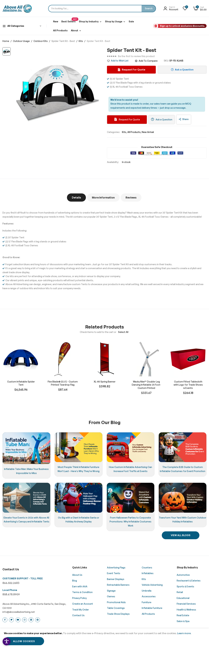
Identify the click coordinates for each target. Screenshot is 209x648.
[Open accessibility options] (6, 641)
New (55, 21)
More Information (103, 197)
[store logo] (17, 8)
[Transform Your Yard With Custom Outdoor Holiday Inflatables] (182, 497)
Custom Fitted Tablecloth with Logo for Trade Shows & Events (188, 384)
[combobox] (102, 8)
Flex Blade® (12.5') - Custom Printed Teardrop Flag (63, 383)
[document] (104, 638)
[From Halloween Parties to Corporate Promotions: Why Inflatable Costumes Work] (130, 497)
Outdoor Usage (21, 41)
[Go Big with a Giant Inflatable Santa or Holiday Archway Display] (78, 497)
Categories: (113, 132)
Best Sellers (69, 20)
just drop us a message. (173, 107)
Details (76, 197)
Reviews (131, 197)
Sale (131, 21)
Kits (81, 41)
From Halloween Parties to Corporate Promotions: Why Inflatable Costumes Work (130, 521)
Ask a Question (163, 119)
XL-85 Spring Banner (104, 381)
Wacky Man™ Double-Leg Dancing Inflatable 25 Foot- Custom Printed (146, 384)
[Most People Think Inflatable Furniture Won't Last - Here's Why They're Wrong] (78, 447)
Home (6, 41)
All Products (60, 30)
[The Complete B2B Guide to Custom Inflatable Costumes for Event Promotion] (182, 447)
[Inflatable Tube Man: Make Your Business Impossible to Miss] (26, 448)
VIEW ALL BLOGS (180, 535)
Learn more (184, 633)
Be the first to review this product (136, 56)
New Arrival (148, 132)
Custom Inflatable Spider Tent (21, 383)
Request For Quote (129, 119)
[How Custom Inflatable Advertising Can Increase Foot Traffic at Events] (130, 447)
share (185, 119)
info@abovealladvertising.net (18, 611)
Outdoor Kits (40, 41)
